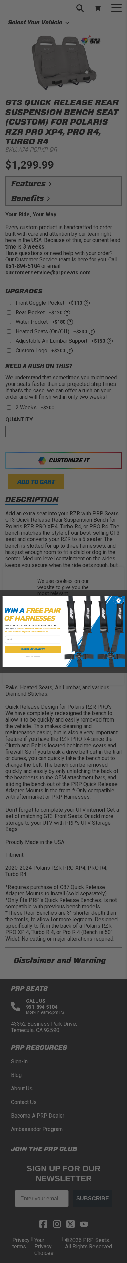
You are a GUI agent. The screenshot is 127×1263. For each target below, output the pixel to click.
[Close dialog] (118, 600)
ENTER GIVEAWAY (33, 649)
